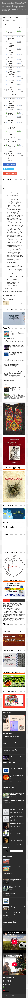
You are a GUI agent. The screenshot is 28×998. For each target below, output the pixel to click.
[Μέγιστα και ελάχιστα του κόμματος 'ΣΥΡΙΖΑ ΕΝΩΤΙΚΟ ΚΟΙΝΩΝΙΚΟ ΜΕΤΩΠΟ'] (20, 42)
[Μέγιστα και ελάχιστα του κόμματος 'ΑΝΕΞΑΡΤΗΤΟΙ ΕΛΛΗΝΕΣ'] (20, 60)
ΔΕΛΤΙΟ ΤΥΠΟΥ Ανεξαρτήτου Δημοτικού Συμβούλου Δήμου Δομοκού (13, 921)
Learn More (12, 13)
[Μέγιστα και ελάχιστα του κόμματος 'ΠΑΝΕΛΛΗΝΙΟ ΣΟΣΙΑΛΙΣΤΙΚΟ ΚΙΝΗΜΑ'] (20, 36)
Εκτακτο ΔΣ (12, 899)
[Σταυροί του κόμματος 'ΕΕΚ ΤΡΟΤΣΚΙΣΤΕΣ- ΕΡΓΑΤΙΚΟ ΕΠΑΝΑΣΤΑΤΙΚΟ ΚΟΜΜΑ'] (18, 145)
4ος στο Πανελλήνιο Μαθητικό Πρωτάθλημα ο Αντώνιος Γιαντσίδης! (17, 818)
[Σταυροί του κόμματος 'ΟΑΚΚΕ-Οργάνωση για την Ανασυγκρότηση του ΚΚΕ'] (18, 154)
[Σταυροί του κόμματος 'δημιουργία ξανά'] (18, 77)
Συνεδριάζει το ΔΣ (8, 873)
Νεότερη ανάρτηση (7, 291)
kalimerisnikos (15, 301)
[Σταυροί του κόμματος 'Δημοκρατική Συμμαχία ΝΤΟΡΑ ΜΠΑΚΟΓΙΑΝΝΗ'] (18, 71)
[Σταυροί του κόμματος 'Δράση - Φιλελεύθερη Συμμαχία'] (18, 84)
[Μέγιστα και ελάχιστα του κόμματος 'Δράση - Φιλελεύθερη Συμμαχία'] (20, 84)
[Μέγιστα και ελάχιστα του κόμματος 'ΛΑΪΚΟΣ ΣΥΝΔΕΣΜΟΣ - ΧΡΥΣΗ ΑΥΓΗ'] (20, 54)
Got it (18, 13)
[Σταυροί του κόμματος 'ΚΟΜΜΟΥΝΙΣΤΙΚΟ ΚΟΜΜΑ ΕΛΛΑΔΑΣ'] (18, 49)
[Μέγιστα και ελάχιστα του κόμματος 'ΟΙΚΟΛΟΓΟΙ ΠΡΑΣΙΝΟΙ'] (20, 63)
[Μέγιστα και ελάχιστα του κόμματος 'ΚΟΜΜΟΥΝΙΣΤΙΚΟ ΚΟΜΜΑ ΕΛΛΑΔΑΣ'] (20, 49)
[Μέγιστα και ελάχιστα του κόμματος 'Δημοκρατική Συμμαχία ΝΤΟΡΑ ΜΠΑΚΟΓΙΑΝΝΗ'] (20, 71)
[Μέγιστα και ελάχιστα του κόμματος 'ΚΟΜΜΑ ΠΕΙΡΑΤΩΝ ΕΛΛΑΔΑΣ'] (20, 117)
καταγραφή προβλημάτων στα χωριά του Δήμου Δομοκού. (16, 794)
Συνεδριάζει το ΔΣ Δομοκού (15, 768)
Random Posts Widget (21, 844)
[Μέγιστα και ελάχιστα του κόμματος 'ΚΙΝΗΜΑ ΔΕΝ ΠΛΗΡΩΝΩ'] (20, 80)
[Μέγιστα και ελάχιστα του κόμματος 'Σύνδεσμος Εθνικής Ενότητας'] (20, 109)
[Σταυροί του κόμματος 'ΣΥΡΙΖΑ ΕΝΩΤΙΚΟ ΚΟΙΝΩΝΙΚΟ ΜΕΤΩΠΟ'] (18, 42)
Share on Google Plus (11, 173)
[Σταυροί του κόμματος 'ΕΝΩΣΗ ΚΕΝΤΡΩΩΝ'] (18, 113)
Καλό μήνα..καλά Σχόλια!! (15, 866)
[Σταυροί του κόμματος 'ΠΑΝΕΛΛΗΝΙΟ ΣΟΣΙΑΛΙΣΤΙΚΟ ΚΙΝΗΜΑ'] (18, 36)
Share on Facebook (10, 164)
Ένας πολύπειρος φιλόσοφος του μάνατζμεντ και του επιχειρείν (17, 838)
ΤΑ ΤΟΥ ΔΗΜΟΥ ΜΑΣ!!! (9, 763)
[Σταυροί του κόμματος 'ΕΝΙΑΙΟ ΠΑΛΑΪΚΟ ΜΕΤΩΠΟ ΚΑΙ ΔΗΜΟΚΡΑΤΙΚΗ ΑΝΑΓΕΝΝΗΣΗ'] (18, 122)
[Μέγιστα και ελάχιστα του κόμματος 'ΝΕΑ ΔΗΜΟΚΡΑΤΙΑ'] (20, 31)
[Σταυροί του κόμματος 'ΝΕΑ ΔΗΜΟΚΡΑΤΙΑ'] (18, 31)
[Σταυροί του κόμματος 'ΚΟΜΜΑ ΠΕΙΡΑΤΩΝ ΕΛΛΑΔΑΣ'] (18, 117)
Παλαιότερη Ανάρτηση (20, 291)
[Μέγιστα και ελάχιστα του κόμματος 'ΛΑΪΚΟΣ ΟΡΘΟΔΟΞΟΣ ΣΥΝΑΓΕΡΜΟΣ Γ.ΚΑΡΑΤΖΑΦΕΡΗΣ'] (20, 90)
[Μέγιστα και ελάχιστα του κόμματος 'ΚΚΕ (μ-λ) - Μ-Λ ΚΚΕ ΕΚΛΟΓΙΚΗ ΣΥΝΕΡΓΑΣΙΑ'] (20, 140)
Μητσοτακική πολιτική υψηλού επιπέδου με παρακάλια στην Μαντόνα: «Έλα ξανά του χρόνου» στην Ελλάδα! (13, 604)
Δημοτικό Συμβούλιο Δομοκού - (16, 859)
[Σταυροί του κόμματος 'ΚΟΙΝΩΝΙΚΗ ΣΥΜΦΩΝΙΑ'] (18, 105)
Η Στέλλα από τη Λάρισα (9, 893)
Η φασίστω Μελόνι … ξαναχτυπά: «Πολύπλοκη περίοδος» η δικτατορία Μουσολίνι (14, 615)
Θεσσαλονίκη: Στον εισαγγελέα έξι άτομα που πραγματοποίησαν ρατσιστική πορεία (13, 619)
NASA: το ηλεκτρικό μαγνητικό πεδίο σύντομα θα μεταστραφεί (16, 776)
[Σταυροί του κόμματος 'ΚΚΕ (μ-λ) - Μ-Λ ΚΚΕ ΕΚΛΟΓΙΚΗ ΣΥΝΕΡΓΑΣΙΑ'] (18, 140)
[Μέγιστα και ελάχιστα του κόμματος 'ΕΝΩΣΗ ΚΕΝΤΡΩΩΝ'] (20, 113)
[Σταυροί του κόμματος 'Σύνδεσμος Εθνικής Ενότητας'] (18, 109)
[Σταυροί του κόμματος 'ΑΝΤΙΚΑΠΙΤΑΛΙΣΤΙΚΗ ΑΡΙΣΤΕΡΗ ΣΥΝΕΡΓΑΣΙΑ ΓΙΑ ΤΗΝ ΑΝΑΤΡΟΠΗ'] (18, 98)
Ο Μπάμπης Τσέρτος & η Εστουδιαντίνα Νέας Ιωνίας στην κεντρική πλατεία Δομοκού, (13, 914)
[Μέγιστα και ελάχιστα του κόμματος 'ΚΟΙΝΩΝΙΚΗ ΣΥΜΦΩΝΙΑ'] (20, 105)
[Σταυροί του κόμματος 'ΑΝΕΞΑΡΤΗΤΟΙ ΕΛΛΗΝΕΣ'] (18, 60)
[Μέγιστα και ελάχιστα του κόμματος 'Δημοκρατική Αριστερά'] (20, 67)
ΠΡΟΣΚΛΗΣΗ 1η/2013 (9, 787)
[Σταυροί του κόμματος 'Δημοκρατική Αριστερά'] (18, 67)
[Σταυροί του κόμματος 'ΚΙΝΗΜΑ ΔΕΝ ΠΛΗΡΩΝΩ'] (18, 80)
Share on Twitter (10, 168)
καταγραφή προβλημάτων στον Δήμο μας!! (14, 800)
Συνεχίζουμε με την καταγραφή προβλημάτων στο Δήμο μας (11, 749)
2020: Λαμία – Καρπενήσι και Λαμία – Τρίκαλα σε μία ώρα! (16, 810)
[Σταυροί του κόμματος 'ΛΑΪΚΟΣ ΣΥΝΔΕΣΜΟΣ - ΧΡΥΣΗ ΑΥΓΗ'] (18, 54)
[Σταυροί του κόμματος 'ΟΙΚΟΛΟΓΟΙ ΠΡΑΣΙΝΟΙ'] (18, 63)
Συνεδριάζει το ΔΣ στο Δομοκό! (11, 736)
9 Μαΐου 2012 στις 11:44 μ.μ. (13, 285)
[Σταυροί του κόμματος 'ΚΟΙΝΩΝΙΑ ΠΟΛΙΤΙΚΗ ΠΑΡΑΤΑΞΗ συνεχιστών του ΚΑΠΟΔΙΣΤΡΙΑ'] (18, 131)
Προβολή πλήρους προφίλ (16, 303)
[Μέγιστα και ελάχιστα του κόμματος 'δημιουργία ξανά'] (20, 77)
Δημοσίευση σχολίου (9, 288)
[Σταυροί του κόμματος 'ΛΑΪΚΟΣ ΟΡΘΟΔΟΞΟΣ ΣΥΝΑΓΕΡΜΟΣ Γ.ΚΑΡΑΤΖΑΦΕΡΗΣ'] (18, 90)
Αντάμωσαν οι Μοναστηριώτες (16, 756)
